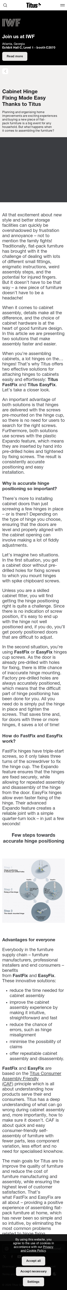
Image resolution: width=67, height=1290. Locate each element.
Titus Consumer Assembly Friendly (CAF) (31, 1079)
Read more (15, 56)
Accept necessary (33, 1271)
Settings (33, 1282)
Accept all (33, 1261)
